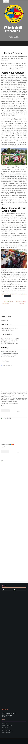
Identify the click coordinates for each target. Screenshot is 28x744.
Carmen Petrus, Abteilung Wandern (9, 340)
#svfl (2, 403)
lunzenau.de (5, 723)
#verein (16, 403)
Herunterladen (7, 295)
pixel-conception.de (7, 725)
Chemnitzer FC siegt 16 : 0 (7, 356)
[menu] (6, 1)
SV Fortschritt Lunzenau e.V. (13, 29)
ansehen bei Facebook (21, 408)
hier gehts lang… (5, 320)
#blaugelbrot (7, 403)
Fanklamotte (5, 729)
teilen (18, 411)
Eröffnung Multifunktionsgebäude (9, 353)
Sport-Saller (5, 727)
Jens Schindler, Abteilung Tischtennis (10, 338)
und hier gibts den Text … (7, 330)
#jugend (12, 403)
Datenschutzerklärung (7, 730)
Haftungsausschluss (7, 732)
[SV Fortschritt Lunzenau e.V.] (14, 13)
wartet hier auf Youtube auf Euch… (9, 328)
